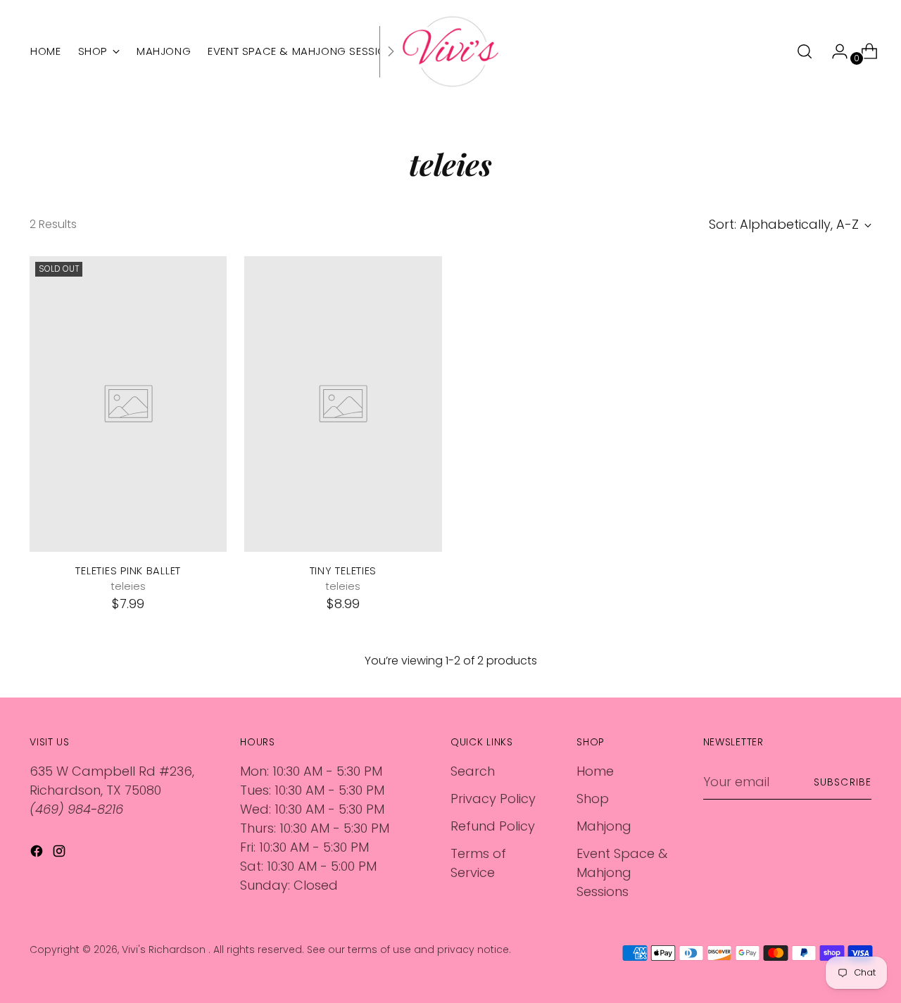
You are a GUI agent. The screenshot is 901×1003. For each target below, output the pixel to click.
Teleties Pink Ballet (128, 570)
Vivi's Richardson (165, 949)
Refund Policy (492, 826)
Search (472, 771)
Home (595, 771)
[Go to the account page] (834, 51)
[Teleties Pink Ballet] (128, 404)
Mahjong (603, 826)
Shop (592, 798)
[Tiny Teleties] (342, 404)
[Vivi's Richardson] (450, 51)
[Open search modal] (804, 51)
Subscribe (842, 782)
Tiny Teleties (343, 570)
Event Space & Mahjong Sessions (621, 872)
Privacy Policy (493, 798)
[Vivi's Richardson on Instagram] (60, 853)
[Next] (390, 51)
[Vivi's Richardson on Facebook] (38, 853)
